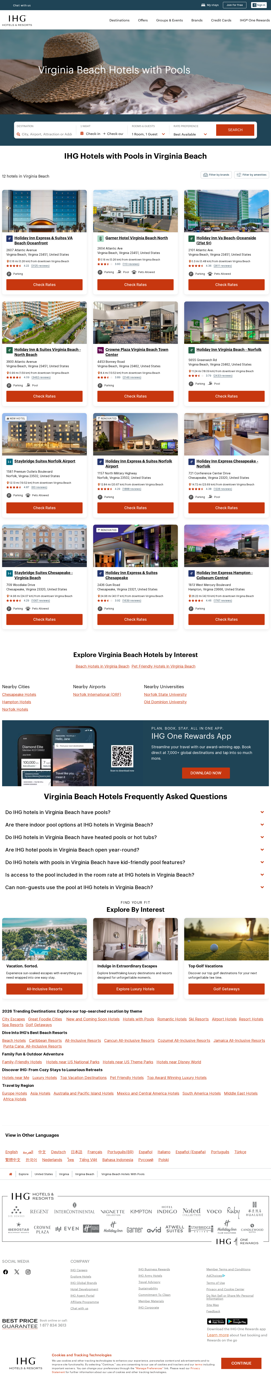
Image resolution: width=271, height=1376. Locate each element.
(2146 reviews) (132, 377)
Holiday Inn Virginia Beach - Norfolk (228, 350)
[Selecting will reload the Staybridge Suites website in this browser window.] (201, 1229)
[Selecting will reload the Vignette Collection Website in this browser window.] (113, 1211)
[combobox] (47, 134)
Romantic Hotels (172, 1019)
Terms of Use (215, 1283)
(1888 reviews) (131, 488)
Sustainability (148, 1288)
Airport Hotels (224, 1019)
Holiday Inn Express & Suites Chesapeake (131, 575)
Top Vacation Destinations (83, 1077)
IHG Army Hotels (150, 1275)
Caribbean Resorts (45, 1040)
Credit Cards (221, 20)
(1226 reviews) (223, 488)
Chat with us (79, 1308)
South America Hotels (202, 1093)
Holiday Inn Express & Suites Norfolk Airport (138, 463)
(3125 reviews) (40, 265)
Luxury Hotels (44, 1077)
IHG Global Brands (84, 1283)
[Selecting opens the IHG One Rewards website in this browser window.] (237, 1241)
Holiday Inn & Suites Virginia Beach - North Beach (47, 352)
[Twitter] (17, 1272)
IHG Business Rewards (154, 1269)
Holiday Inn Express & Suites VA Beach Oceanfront (43, 240)
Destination (25, 126)
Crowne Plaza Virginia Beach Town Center (136, 352)
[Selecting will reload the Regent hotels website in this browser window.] (39, 1211)
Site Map (212, 1305)
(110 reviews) (131, 264)
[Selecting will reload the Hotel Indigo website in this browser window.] (167, 1211)
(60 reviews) (39, 487)
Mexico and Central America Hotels (148, 1093)
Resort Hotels (251, 1019)
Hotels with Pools (138, 1019)
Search (235, 130)
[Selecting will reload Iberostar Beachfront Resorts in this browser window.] (18, 1229)
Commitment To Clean (154, 1294)
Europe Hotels (14, 1093)
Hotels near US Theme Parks (128, 1062)
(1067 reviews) (40, 600)
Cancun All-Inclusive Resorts (129, 1040)
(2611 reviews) (223, 265)
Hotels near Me (15, 1077)
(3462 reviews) (41, 377)
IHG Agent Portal (82, 1295)
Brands (197, 20)
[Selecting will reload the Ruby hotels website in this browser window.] (233, 1211)
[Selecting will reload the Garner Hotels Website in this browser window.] (135, 1229)
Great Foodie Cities (45, 1019)
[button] (259, 5)
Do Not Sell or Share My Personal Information (230, 1296)
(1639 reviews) (131, 600)
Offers (143, 20)
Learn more (218, 1334)
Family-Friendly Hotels (22, 1062)
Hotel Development (84, 1289)
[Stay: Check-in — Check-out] (101, 134)
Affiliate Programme (85, 1302)
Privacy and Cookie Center (225, 1289)
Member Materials (151, 1301)
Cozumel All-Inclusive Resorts (184, 1040)
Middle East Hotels (241, 1093)
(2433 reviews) (222, 375)
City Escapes (13, 1019)
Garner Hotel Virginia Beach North (136, 238)
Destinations (119, 20)
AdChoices (214, 1275)
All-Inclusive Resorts (83, 1040)
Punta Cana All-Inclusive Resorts (32, 1046)
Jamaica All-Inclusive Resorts (239, 1040)
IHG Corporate (148, 1307)
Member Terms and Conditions (228, 1269)
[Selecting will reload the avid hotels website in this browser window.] (154, 1229)
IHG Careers (79, 1270)
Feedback (213, 1311)
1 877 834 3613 (53, 1324)
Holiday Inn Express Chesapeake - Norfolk (227, 463)
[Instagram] (28, 1272)
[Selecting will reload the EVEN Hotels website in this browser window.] (67, 1229)
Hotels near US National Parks (73, 1062)
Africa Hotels (14, 1099)
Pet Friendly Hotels (127, 1077)
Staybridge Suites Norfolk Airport (44, 461)
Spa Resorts (13, 1025)
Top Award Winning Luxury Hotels (177, 1077)
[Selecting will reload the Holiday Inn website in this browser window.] (113, 1229)
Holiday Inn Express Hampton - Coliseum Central (224, 575)
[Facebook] (6, 1272)
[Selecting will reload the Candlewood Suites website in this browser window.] (252, 1229)
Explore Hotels (81, 1276)
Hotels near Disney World (178, 1062)
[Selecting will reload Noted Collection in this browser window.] (191, 1211)
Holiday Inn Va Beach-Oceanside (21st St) (226, 240)
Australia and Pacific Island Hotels (84, 1093)
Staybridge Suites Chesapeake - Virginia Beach (43, 575)
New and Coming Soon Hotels (93, 1019)
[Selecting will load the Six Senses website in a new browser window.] (16, 1211)
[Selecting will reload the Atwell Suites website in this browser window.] (174, 1229)
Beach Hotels (14, 1040)
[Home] (10, 1174)
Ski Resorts (199, 1019)
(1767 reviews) (223, 600)
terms (198, 1364)
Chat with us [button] (22, 5)
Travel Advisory (149, 1282)
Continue (241, 1363)
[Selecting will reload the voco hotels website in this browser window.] (214, 1211)
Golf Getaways (39, 1025)
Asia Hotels (40, 1093)
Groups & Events (169, 20)
